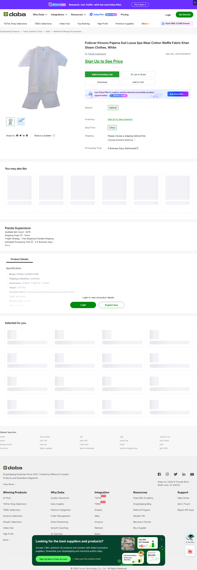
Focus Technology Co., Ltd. (92, 568)
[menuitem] (15, 23)
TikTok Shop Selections (15, 23)
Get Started (184, 14)
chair (122, 444)
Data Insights (57, 504)
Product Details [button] (19, 259)
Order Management (60, 516)
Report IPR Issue (185, 510)
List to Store (139, 74)
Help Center (183, 498)
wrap (2, 440)
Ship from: (90, 127)
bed (161, 444)
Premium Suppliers (125, 23)
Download (102, 82)
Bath (48, 31)
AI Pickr (7, 498)
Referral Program (141, 510)
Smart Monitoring (59, 522)
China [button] (112, 127)
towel (2, 436)
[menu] (80, 23)
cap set (43, 444)
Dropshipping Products (10, 31)
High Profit (102, 23)
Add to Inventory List (102, 74)
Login (168, 14)
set (81, 436)
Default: (89, 107)
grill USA (164, 448)
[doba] (15, 14)
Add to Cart (138, 82)
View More (8, 484)
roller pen (84, 444)
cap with (84, 440)
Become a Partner (142, 522)
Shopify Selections (12, 522)
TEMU (98, 504)
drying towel (6, 444)
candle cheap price (128, 448)
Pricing (125, 14)
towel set (124, 440)
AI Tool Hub (56, 534)
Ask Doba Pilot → (178, 94)
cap (121, 436)
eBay (97, 516)
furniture (4, 448)
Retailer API (139, 516)
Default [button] (113, 107)
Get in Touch (183, 504)
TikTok (98, 498)
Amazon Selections (12, 516)
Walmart (99, 528)
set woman (45, 436)
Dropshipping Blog (142, 504)
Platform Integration (61, 510)
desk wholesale (87, 448)
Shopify (98, 510)
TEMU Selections (43, 23)
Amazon (99, 522)
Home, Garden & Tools (32, 31)
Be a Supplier (139, 528)
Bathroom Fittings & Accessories (67, 31)
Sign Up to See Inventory (120, 119)
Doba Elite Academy (143, 498)
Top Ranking (83, 23)
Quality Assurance (60, 498)
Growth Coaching (59, 528)
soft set (43, 440)
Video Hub (64, 23)
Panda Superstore (97, 54)
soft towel (164, 440)
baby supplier (46, 448)
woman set (165, 436)
